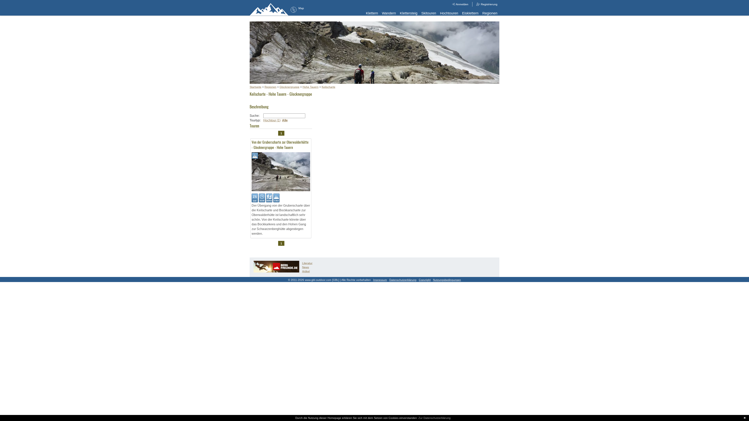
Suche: (254, 115)
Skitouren (428, 13)
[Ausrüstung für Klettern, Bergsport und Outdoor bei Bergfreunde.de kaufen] (276, 271)
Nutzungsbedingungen (447, 279)
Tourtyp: (255, 120)
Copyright (425, 279)
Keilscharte (328, 86)
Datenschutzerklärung (402, 279)
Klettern (372, 13)
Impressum (380, 279)
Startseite (255, 86)
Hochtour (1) (271, 120)
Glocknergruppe (289, 86)
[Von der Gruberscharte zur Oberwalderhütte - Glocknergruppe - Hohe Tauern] (281, 190)
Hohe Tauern (311, 86)
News (305, 267)
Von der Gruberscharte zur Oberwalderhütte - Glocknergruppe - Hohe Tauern (280, 145)
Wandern (389, 13)
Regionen (489, 13)
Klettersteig (408, 13)
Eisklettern (470, 13)
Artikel (306, 271)
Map (301, 8)
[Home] (269, 9)
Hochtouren (449, 13)
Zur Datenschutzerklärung (434, 417)
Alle (285, 120)
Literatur (307, 263)
